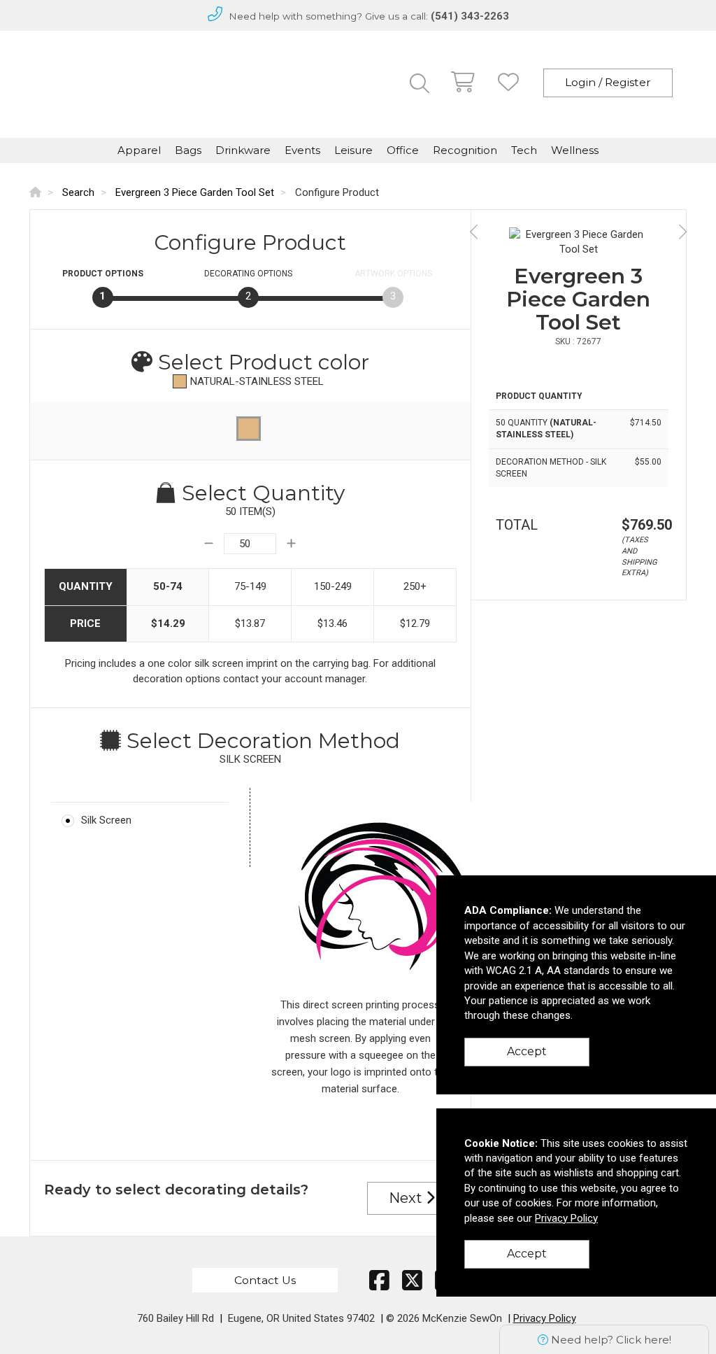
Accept (527, 1051)
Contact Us (265, 1280)
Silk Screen (106, 820)
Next (407, 1198)
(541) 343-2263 (470, 16)
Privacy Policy (544, 1318)
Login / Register (608, 82)
